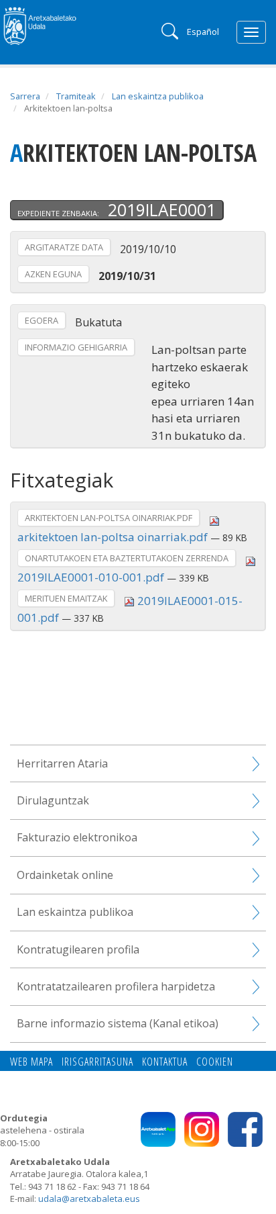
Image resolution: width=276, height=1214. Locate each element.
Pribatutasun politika (101, 1077)
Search (168, 29)
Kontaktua (165, 1061)
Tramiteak (76, 96)
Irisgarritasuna (97, 1061)
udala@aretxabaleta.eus (89, 1199)
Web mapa (31, 1061)
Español (203, 32)
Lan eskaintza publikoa (158, 96)
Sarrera (25, 96)
